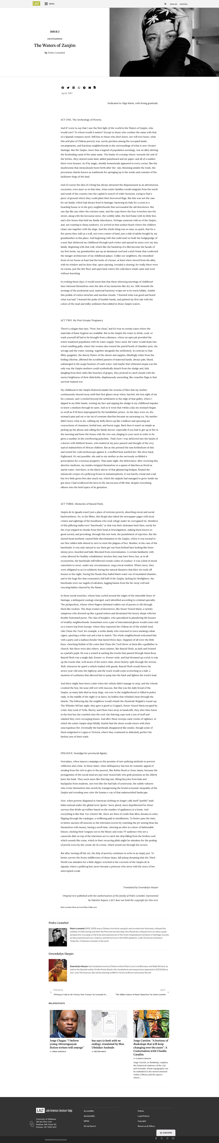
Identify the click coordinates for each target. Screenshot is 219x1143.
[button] (165, 4)
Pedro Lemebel (56, 52)
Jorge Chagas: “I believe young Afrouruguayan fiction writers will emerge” (67, 1044)
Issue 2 (54, 31)
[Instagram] (167, 1138)
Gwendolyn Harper (61, 953)
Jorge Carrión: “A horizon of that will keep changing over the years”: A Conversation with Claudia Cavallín (150, 1047)
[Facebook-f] (156, 1138)
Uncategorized (54, 39)
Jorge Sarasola (59, 1051)
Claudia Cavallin (143, 1058)
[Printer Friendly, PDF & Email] (95, 88)
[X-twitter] (161, 1138)
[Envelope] (173, 1138)
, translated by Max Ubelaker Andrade (108, 1044)
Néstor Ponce (100, 1051)
